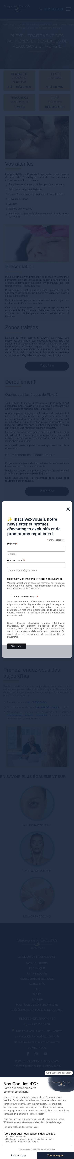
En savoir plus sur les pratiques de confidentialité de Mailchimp (36, 634)
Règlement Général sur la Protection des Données (34, 578)
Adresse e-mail (16, 560)
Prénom (12, 543)
